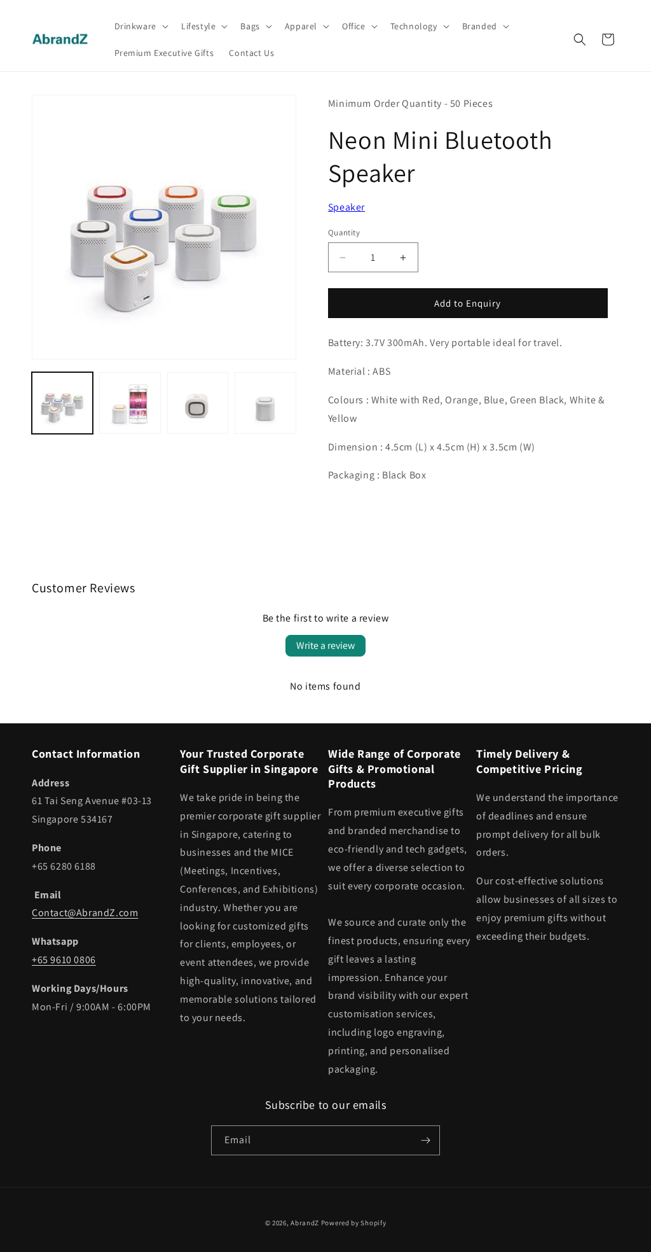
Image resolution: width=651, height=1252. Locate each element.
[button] (140, 26)
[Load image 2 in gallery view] (129, 402)
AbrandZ (305, 1222)
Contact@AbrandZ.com (85, 912)
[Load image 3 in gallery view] (197, 402)
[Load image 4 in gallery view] (265, 402)
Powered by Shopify (354, 1222)
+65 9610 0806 (64, 959)
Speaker (346, 207)
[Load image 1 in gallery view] (62, 402)
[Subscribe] (425, 1140)
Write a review (325, 645)
